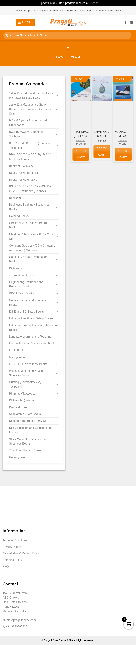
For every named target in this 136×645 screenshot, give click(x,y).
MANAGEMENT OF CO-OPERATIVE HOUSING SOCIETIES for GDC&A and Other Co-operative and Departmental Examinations (123, 134)
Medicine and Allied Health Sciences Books (26, 373)
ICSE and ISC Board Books (26, 311)
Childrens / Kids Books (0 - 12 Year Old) (31, 236)
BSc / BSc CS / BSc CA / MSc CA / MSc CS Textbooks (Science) (30, 189)
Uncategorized (18, 457)
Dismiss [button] (93, 3)
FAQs (6, 566)
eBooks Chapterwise (22, 275)
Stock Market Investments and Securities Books (28, 441)
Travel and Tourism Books (25, 450)
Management (17, 357)
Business (15, 197)
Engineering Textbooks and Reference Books (26, 284)
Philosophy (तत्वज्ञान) (21, 400)
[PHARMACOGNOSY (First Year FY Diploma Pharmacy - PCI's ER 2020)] (81, 88)
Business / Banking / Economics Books (29, 207)
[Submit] (6, 35)
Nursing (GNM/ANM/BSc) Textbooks (25, 384)
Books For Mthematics (23, 179)
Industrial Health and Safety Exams (31, 318)
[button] (25, 22)
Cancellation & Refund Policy (21, 553)
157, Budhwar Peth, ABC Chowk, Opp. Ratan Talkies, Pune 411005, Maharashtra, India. (15, 602)
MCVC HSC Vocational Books (28, 364)
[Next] (128, 124)
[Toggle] (57, 95)
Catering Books (19, 215)
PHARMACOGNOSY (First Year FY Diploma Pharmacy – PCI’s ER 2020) (80, 134)
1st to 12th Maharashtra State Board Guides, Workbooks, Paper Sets (30, 109)
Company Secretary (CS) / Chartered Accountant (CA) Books (32, 248)
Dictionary (15, 268)
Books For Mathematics (24, 172)
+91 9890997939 (16, 626)
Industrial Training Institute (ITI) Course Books (33, 327)
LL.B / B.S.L (16, 350)
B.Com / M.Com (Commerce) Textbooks (27, 134)
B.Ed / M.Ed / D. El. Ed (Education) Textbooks (30, 145)
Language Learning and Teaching (30, 336)
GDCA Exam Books (21, 293)
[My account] (125, 23)
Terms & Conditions (15, 540)
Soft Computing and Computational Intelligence (31, 430)
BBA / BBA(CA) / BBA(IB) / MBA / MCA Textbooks (29, 157)
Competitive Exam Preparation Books (28, 259)
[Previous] (75, 124)
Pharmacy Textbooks (22, 393)
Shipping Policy (12, 559)
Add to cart (81, 154)
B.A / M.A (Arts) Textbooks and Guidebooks (28, 123)
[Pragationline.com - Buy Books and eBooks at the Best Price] (68, 22)
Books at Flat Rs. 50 (21, 166)
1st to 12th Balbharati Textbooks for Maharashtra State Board (31, 95)
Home (60, 57)
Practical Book (18, 407)
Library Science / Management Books (32, 343)
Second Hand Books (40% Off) (28, 420)
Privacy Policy (12, 546)
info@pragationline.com (20, 620)
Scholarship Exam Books (25, 413)
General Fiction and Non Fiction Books (29, 302)
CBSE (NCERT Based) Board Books (28, 225)
